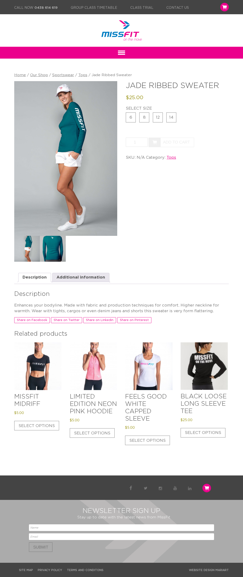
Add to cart (176, 142)
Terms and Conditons (85, 570)
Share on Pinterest (134, 320)
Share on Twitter (66, 320)
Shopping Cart (224, 7)
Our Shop (39, 75)
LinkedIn (190, 488)
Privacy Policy (50, 570)
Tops (82, 75)
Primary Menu (121, 53)
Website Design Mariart (209, 570)
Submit (40, 547)
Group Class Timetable (94, 7)
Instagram (160, 488)
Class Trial (141, 7)
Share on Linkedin (99, 320)
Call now (36, 7)
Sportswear (63, 75)
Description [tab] (35, 277)
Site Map (26, 570)
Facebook (131, 488)
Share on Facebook (32, 320)
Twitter (145, 488)
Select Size (139, 108)
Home (20, 75)
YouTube (175, 488)
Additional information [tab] (80, 277)
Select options (37, 426)
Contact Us (177, 7)
